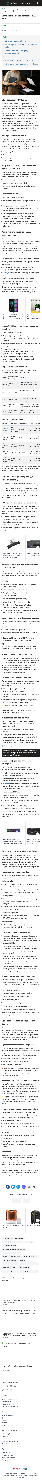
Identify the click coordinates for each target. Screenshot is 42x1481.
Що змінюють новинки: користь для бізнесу (22, 64)
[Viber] (11, 1390)
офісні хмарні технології (11, 1253)
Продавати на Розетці (9, 1457)
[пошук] (38, 3)
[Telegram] (7, 1386)
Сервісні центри (7, 1425)
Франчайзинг (6, 1452)
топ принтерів (24, 1267)
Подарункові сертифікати (10, 1399)
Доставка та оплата (8, 1418)
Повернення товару (8, 1415)
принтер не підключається (11, 1256)
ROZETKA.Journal (7, 26)
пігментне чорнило (9, 1271)
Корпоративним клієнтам (10, 1406)
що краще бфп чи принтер (12, 1242)
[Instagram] (3, 1390)
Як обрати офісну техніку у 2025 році (19, 60)
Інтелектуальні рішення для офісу (18, 57)
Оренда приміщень (8, 1455)
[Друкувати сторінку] (34, 1187)
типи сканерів (28, 1242)
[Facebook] (11, 1386)
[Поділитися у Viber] (24, 1187)
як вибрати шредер (9, 1245)
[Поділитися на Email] (29, 1187)
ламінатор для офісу (10, 1267)
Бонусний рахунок (8, 1404)
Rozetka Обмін (6, 1401)
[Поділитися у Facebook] (8, 1187)
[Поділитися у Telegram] (18, 1187)
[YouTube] (15, 1386)
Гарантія (4, 1422)
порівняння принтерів (31, 1256)
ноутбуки (6, 273)
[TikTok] (3, 1386)
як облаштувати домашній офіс (13, 1238)
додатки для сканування (29, 1264)
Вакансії (4, 1439)
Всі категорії (6, 1434)
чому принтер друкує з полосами (14, 1260)
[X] (7, 1390)
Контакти (5, 1436)
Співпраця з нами (7, 1460)
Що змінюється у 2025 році (15, 41)
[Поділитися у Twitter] (13, 1187)
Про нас (4, 1443)
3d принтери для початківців (28, 1271)
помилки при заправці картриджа (14, 1249)
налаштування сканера (10, 1264)
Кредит (4, 1420)
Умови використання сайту (10, 1441)
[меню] (4, 3)
